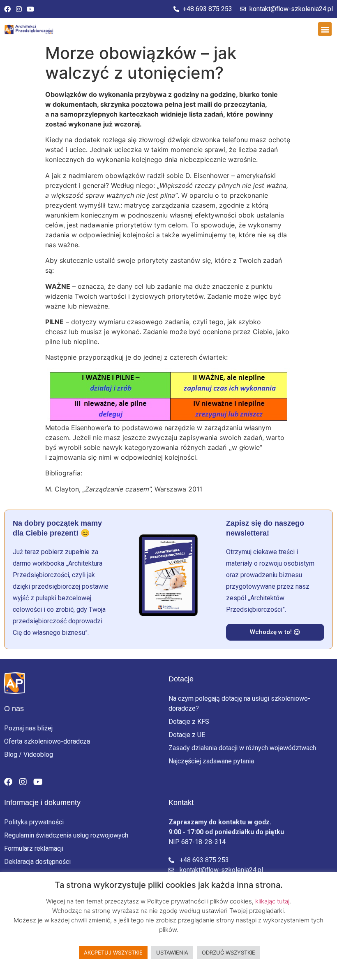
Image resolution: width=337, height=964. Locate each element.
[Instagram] (19, 9)
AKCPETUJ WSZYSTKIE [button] (113, 952)
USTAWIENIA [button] (172, 952)
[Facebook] (7, 9)
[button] (325, 29)
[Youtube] (30, 9)
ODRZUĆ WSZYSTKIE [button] (228, 952)
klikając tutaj (272, 901)
